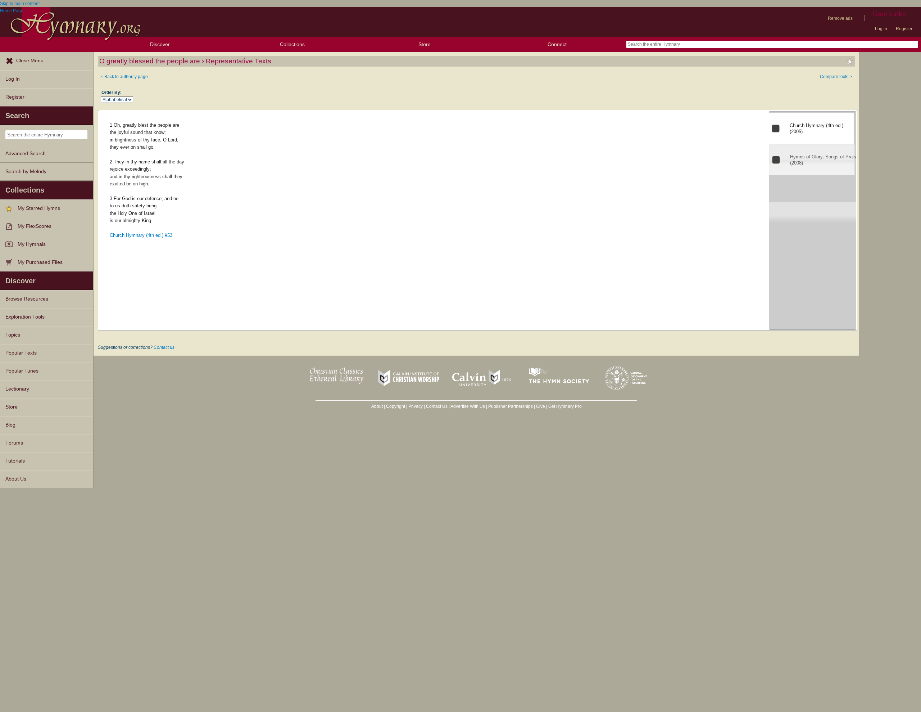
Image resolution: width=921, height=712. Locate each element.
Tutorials (15, 461)
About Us (15, 479)
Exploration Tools (25, 317)
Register (904, 28)
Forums (14, 443)
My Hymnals (32, 244)
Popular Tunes (21, 371)
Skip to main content (20, 3)
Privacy (415, 406)
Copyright (395, 406)
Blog (10, 425)
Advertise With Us (467, 406)
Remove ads (840, 18)
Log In (12, 79)
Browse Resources (26, 299)
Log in (881, 28)
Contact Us (437, 406)
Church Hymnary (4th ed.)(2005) (816, 128)
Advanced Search (25, 153)
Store (424, 44)
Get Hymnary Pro (565, 406)
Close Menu (30, 60)
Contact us (164, 347)
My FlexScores (34, 226)
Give (540, 406)
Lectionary (17, 389)
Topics (12, 335)
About (377, 406)
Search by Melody (25, 171)
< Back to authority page (124, 76)
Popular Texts (21, 353)
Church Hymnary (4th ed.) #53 (141, 235)
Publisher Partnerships (510, 406)
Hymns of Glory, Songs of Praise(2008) (824, 160)
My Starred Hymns (39, 208)
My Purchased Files (40, 262)
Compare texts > (836, 76)
